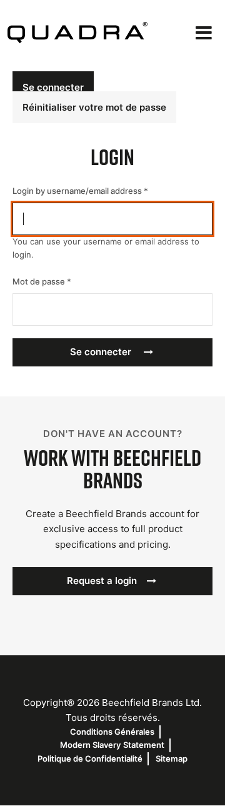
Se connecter (53, 87)
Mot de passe (38, 281)
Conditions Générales (112, 732)
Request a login (102, 581)
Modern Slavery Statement (112, 745)
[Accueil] (78, 33)
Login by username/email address (77, 191)
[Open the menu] (203, 33)
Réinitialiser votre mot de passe (94, 107)
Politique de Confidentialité (90, 758)
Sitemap (172, 758)
